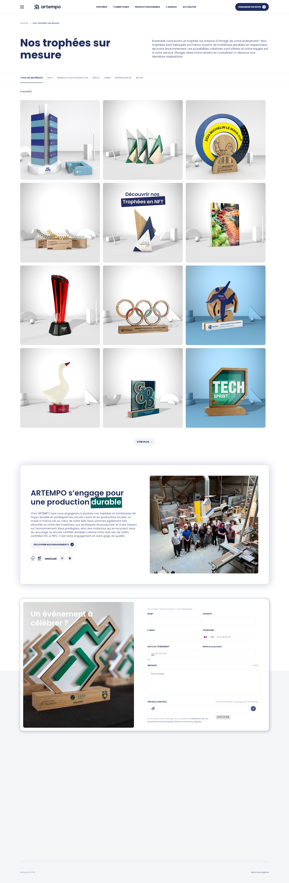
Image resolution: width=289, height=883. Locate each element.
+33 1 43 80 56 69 (117, 777)
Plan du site (196, 823)
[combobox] (208, 637)
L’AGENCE (171, 6)
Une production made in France (252, 805)
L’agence (195, 796)
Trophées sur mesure (139, 811)
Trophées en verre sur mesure (144, 828)
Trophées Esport (136, 840)
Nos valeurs (196, 811)
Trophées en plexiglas (139, 834)
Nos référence (197, 817)
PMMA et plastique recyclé (34, 817)
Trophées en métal (138, 852)
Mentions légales (260, 872)
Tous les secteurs (87, 805)
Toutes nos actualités (139, 805)
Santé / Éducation (87, 828)
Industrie (82, 823)
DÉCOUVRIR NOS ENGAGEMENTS (51, 544)
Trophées (101, 6)
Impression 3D (27, 834)
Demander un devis (249, 6)
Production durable (147, 6)
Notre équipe (197, 805)
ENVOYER (223, 717)
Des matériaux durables (247, 811)
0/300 (255, 665)
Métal (23, 823)
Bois (22, 811)
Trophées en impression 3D (142, 846)
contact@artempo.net (178, 777)
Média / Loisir (85, 817)
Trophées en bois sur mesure (143, 823)
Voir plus (143, 442)
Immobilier (84, 834)
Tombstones (121, 6)
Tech (81, 840)
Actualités (189, 6)
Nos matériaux (243, 817)
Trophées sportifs (137, 817)
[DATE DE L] (149, 659)
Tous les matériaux (30, 805)
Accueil (24, 23)
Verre (23, 828)
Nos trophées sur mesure (46, 23)
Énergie (82, 811)
